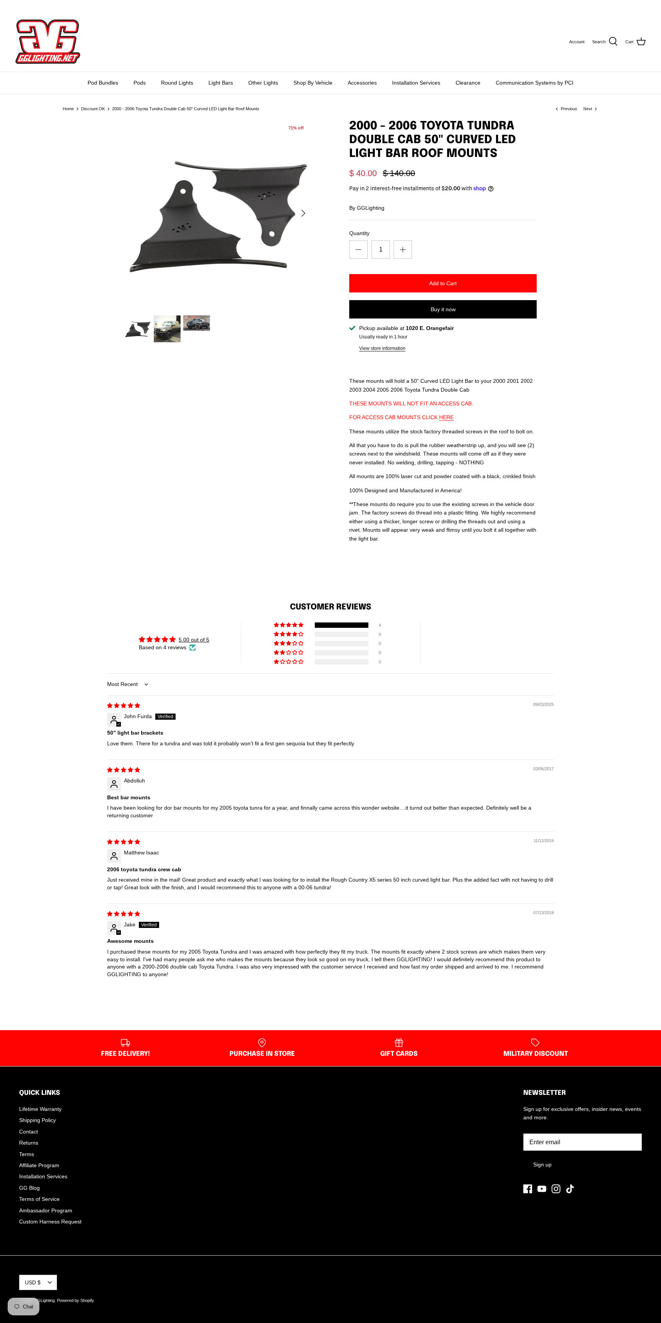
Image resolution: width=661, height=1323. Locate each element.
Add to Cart (443, 283)
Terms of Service (39, 1199)
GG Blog (29, 1188)
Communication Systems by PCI (534, 83)
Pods (140, 83)
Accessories (362, 83)
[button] (289, 625)
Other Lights (263, 83)
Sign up (542, 1164)
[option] (218, 213)
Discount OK (93, 108)
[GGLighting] (47, 42)
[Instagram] (39, 6)
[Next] (303, 213)
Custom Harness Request (50, 1221)
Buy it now (443, 309)
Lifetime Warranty (40, 1109)
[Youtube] (29, 6)
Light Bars (220, 83)
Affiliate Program (39, 1165)
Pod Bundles (103, 83)
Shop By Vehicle (312, 83)
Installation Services (416, 83)
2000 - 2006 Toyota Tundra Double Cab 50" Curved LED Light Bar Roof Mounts (185, 108)
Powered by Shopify (75, 1300)
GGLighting (370, 208)
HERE (446, 417)
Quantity (359, 233)
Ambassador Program (45, 1210)
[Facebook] (18, 6)
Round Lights (177, 83)
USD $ (631, 5)
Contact (28, 1132)
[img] (123, 705)
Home (68, 108)
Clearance (468, 83)
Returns (28, 1143)
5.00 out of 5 (194, 640)
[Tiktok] (50, 6)
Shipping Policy (37, 1120)
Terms (26, 1154)
